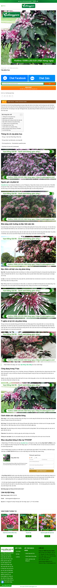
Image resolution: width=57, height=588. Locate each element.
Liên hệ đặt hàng (7, 130)
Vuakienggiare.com (32, 586)
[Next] (56, 527)
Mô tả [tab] (4, 101)
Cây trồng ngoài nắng (13, 68)
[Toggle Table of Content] (20, 115)
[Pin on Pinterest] (10, 96)
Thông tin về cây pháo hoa (9, 116)
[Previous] (1, 527)
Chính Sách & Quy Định (30, 556)
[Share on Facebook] (2, 96)
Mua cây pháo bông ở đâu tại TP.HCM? (12, 128)
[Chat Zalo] (41, 78)
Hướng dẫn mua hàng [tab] (21, 101)
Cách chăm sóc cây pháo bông (10, 126)
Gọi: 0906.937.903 (6, 585)
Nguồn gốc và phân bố (8, 118)
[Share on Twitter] (5, 96)
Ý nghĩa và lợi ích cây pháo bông (10, 123)
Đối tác (17, 554)
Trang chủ (3, 68)
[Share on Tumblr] (12, 96)
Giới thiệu (18, 551)
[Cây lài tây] (28, 522)
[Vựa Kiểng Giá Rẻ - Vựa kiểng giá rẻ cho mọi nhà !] (28, 6)
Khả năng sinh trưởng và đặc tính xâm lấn (12, 120)
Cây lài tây (28, 532)
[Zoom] (3, 63)
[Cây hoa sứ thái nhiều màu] (9, 522)
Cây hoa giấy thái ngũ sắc (47, 532)
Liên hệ (17, 557)
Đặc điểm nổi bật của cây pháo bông (11, 121)
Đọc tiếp (10, 536)
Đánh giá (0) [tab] (11, 101)
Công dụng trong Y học (8, 125)
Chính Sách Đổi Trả (29, 553)
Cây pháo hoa (4, 185)
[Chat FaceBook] (14, 78)
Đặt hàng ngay (41, 471)
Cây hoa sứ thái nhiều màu (10, 532)
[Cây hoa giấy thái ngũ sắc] (47, 522)
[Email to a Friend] (7, 96)
